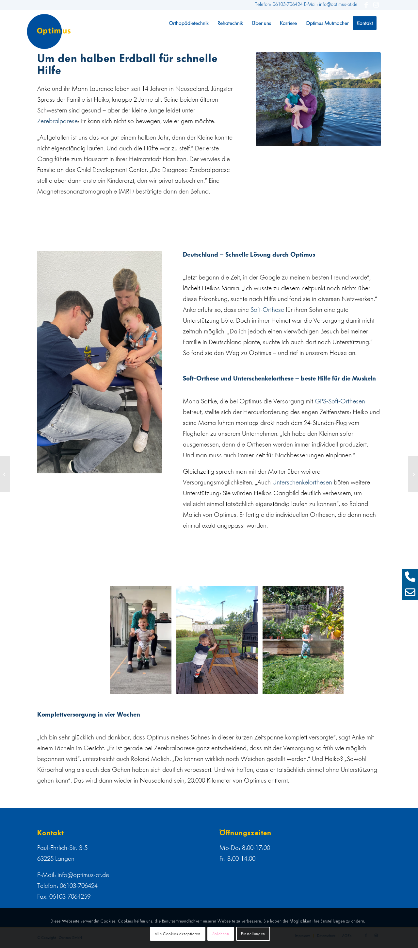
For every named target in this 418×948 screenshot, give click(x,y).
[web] (49, 31)
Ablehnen (220, 934)
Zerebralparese (57, 121)
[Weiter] (366, 640)
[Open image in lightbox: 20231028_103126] (336, 687)
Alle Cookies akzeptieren (177, 934)
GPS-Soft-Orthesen (340, 401)
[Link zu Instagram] (376, 5)
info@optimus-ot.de (83, 875)
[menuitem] (189, 23)
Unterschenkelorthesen (302, 482)
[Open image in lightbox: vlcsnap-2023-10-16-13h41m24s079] (164, 687)
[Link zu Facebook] (366, 5)
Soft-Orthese (267, 309)
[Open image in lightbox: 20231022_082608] (250, 687)
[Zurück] (125, 640)
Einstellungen (253, 934)
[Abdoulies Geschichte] (413, 474)
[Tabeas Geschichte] (5, 474)
